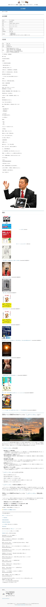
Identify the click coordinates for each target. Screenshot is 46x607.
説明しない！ (13, 528)
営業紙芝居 (4, 533)
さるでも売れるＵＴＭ (6, 308)
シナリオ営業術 (21, 229)
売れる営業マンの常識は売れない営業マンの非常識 (11, 260)
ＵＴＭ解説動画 (4, 517)
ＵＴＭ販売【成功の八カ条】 (6, 357)
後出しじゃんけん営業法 (7, 277)
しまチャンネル (30, 414)
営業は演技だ (4, 526)
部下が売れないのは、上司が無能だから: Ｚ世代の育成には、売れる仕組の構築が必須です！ (17, 340)
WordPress (19, 604)
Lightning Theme (23, 604)
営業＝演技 (4, 292)
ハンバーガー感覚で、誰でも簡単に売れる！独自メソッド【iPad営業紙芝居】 (14, 410)
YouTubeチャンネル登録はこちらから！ (9, 509)
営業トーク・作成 (5, 515)
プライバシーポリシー (5, 598)
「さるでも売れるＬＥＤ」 (6, 324)
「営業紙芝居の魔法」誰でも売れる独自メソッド (10, 375)
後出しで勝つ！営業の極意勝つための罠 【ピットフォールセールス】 (13, 392)
